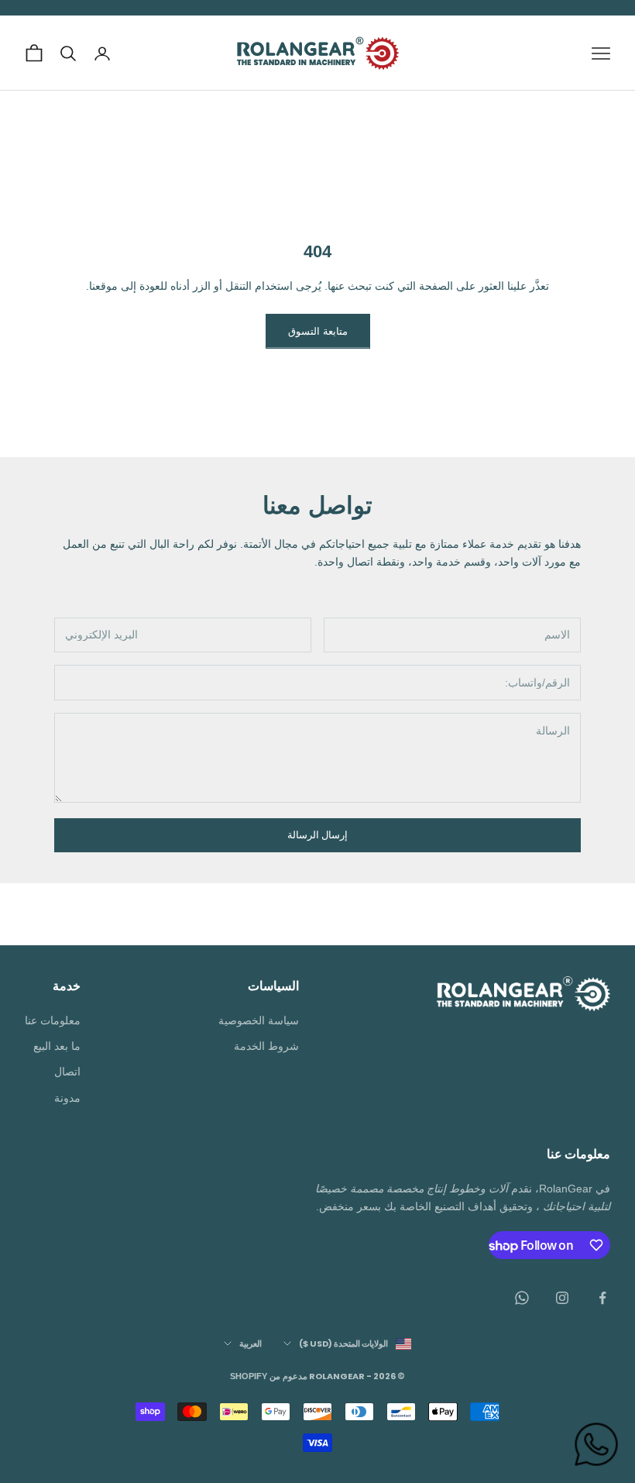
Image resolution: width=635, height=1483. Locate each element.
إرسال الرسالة (317, 835)
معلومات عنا (53, 1020)
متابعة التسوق (318, 331)
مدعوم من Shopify (268, 1376)
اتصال (67, 1071)
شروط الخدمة (266, 1046)
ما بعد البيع (57, 1046)
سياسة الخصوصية (258, 1020)
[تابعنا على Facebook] (602, 1298)
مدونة (67, 1098)
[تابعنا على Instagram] (562, 1298)
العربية (250, 1343)
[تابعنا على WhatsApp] (522, 1298)
